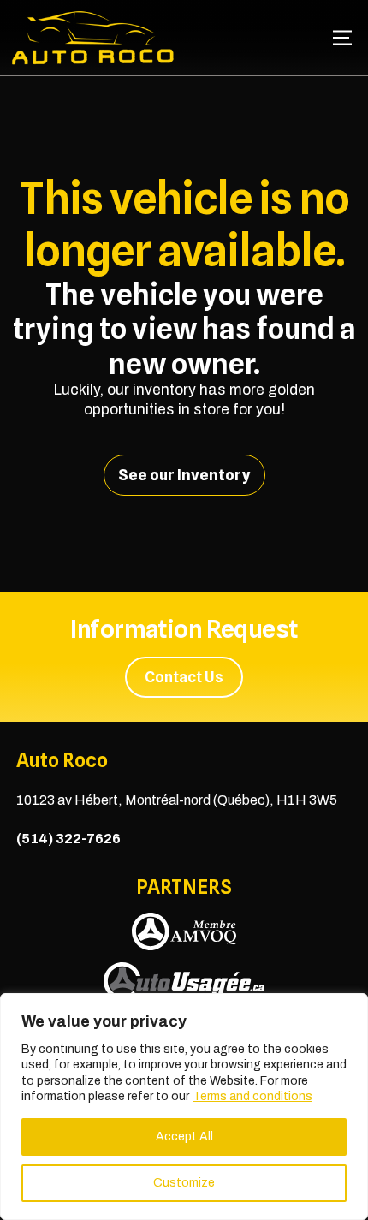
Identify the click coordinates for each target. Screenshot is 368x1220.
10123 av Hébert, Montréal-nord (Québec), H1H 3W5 (176, 800)
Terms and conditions (252, 1096)
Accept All (184, 1136)
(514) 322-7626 (68, 838)
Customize (184, 1182)
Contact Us (184, 677)
